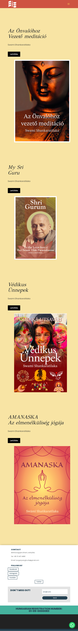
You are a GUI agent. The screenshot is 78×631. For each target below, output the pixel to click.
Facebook (13, 569)
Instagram (13, 573)
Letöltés (14, 54)
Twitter (39, 582)
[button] (72, 625)
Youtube (12, 578)
